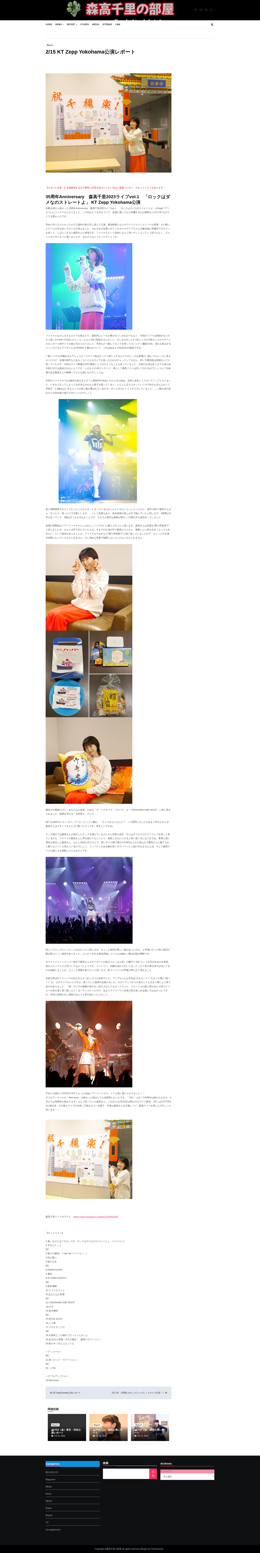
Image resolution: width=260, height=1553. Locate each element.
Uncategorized (53, 1530)
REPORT (71, 24)
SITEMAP (107, 24)
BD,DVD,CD (52, 1472)
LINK (117, 24)
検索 (106, 1463)
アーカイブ (165, 1471)
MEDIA (95, 24)
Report (50, 45)
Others (49, 1501)
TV (47, 1522)
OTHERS (84, 24)
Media (49, 1486)
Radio (49, 1508)
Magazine (50, 1479)
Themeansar (157, 1549)
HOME (49, 24)
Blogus (144, 1549)
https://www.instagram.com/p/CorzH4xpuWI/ (95, 1216)
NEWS (58, 24)
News (48, 1494)
